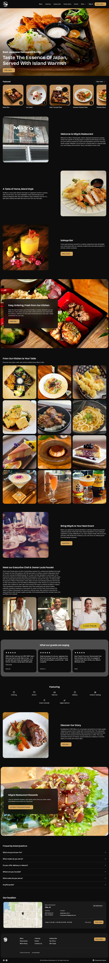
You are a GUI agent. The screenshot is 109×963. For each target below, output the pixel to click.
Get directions (97, 906)
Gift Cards (52, 943)
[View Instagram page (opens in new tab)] (7, 960)
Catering (48, 4)
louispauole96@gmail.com (68, 915)
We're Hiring (23, 943)
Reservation (67, 4)
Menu (40, 4)
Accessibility (36, 952)
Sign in (91, 4)
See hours (88, 922)
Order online (98, 922)
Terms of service (25, 952)
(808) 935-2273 (65, 913)
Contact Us (38, 943)
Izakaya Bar (57, 4)
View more (9, 664)
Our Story (52, 941)
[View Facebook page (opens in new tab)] (4, 960)
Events (76, 4)
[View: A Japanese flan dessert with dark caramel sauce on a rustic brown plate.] (54, 452)
